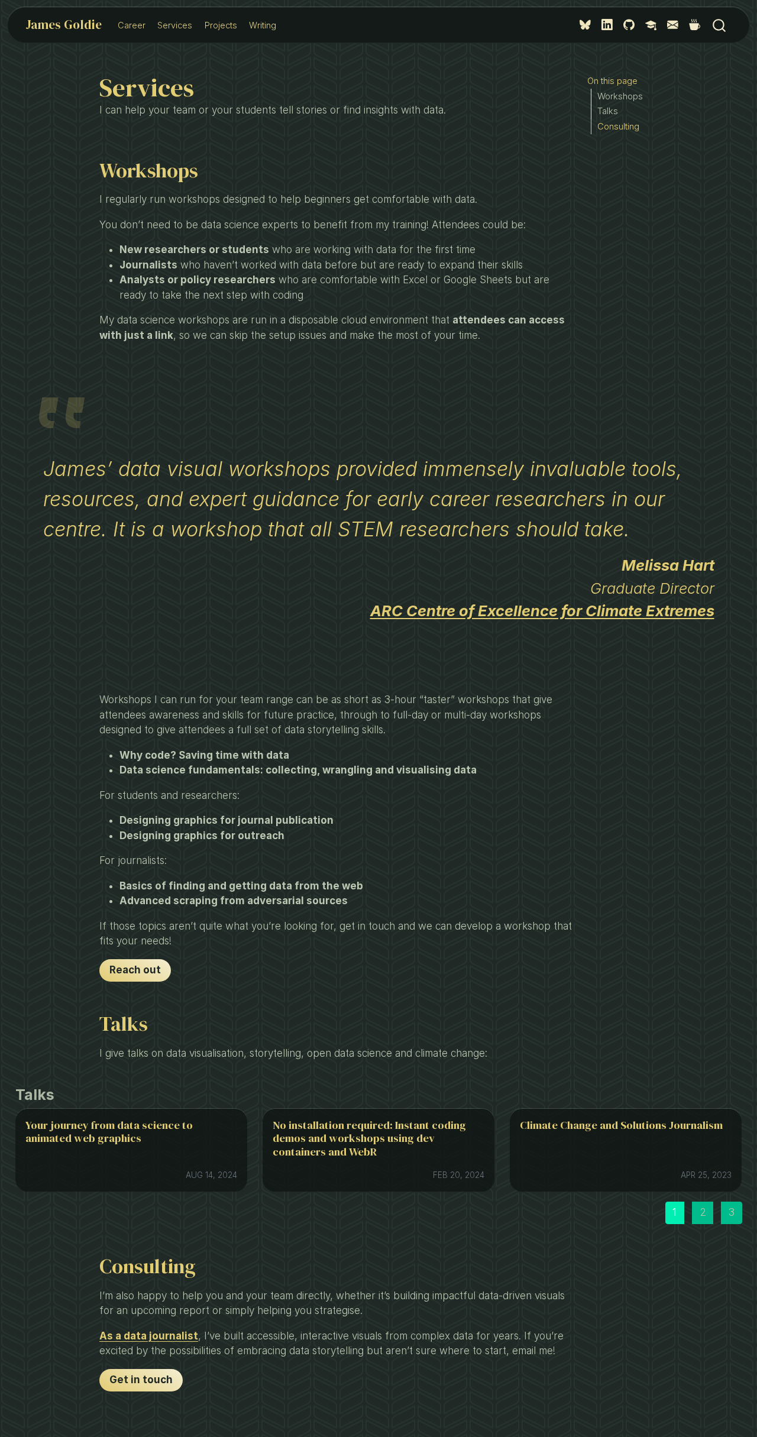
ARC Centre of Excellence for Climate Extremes (542, 610)
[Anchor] (64, 1093)
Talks (607, 111)
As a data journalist (148, 1336)
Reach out (135, 970)
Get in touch (141, 1380)
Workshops (620, 96)
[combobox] (720, 25)
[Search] (719, 25)
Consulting (618, 126)
